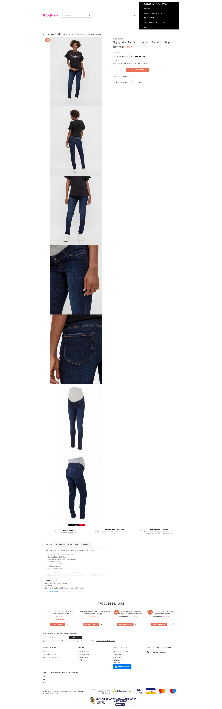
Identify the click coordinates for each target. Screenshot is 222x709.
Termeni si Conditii (49, 655)
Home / (46, 34)
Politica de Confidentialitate (105, 641)
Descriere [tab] (48, 545)
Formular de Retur (84, 657)
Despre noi (47, 652)
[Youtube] (44, 680)
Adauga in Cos (137, 70)
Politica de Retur (83, 655)
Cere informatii (138, 82)
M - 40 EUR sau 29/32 (121, 56)
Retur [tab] (76, 544)
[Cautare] (90, 16)
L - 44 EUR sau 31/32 (138, 56)
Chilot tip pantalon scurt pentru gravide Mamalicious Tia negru (94, 612)
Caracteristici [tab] (60, 544)
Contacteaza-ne (123, 666)
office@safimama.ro (158, 652)
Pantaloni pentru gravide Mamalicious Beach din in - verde (162, 612)
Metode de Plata (83, 652)
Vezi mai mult (50, 581)
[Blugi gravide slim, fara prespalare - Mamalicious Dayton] (76, 71)
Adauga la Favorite (121, 82)
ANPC (80, 660)
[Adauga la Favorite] (68, 624)
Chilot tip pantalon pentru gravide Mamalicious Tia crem (60, 612)
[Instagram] (44, 683)
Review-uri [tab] (85, 544)
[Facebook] (44, 677)
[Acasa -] (50, 15)
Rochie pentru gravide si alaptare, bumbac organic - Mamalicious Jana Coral (128, 612)
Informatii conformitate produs (56, 591)
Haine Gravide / (56, 34)
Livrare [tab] (69, 544)
